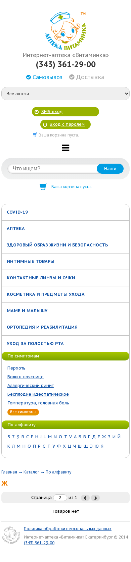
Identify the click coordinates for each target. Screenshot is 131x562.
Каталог (31, 471)
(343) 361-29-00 (66, 64)
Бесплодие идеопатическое (38, 394)
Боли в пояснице (25, 377)
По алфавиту (58, 471)
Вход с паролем (67, 124)
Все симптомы (23, 412)
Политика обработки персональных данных (68, 528)
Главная (9, 471)
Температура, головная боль (38, 403)
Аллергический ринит (30, 385)
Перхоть (16, 368)
